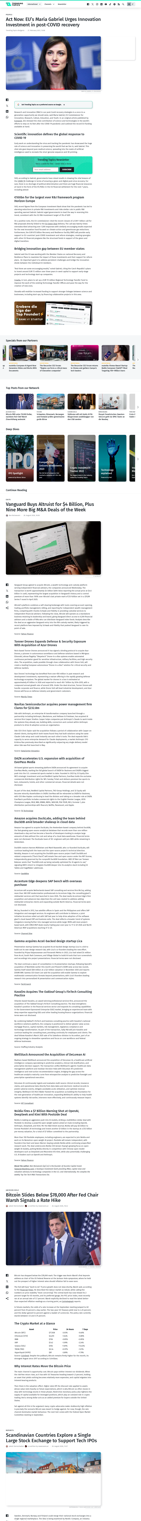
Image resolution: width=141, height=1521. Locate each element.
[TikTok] (110, 4)
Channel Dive (26, 933)
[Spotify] (114, 4)
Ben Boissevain (14, 515)
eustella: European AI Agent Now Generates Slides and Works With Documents (23, 368)
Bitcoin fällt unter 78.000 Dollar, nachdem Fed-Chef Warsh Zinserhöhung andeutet (19, 416)
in (44, 1166)
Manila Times (26, 697)
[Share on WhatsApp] (7, 117)
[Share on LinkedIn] (7, 111)
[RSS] (119, 4)
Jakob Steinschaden (16, 1206)
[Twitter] (92, 4)
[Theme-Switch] (131, 4)
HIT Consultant (27, 1103)
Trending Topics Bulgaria (15, 30)
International (33, 4)
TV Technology (27, 811)
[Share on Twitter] (7, 106)
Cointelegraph (68, 1301)
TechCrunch (26, 984)
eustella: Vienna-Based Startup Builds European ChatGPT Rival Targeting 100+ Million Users (114, 368)
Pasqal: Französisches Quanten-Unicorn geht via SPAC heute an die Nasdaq (112, 416)
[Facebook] (88, 4)
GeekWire (25, 873)
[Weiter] (138, 359)
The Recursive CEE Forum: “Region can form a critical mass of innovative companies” (53, 368)
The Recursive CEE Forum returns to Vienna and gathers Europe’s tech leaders (84, 368)
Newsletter (62, 4)
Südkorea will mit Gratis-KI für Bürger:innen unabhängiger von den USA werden (81, 416)
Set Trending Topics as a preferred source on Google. (42, 105)
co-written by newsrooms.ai (38, 1206)
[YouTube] (106, 4)
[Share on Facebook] (7, 100)
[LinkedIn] (101, 4)
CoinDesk (25, 1356)
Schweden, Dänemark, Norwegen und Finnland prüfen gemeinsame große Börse (50, 416)
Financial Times (26, 1290)
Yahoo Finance (27, 634)
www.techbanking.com (24, 1169)
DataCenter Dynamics (30, 751)
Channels (47, 4)
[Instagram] (97, 4)
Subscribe (67, 169)
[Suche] (123, 4)
